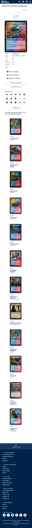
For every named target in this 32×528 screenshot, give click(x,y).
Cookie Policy (20, 520)
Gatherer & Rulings (14, 78)
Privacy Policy (13, 520)
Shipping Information (7, 456)
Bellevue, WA (5, 494)
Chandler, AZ (5, 498)
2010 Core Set (15, 53)
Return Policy (26, 520)
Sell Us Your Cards (7, 482)
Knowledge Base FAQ (8, 454)
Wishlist (4, 473)
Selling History (6, 470)
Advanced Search (6, 478)
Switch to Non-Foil (16, 87)
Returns (4, 458)
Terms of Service (5, 520)
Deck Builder (5, 480)
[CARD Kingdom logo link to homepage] (4, 1)
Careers (4, 508)
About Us (4, 504)
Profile (4, 466)
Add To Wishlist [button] (13, 72)
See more (15, 108)
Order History (5, 468)
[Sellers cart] (26, 2)
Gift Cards (5, 506)
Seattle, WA (5, 492)
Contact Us (5, 461)
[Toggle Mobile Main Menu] (30, 2)
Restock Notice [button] (13, 75)
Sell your (16, 83)
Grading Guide (6, 485)
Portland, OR (5, 496)
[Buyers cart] (23, 2)
